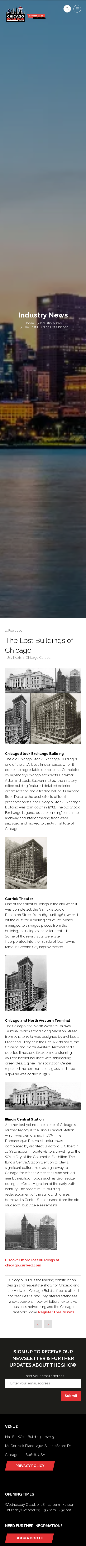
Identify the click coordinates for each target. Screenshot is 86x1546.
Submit (71, 1396)
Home (29, 323)
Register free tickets (56, 1312)
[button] (67, 9)
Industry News (51, 323)
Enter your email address (43, 1376)
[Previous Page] (38, 1324)
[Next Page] (48, 1324)
